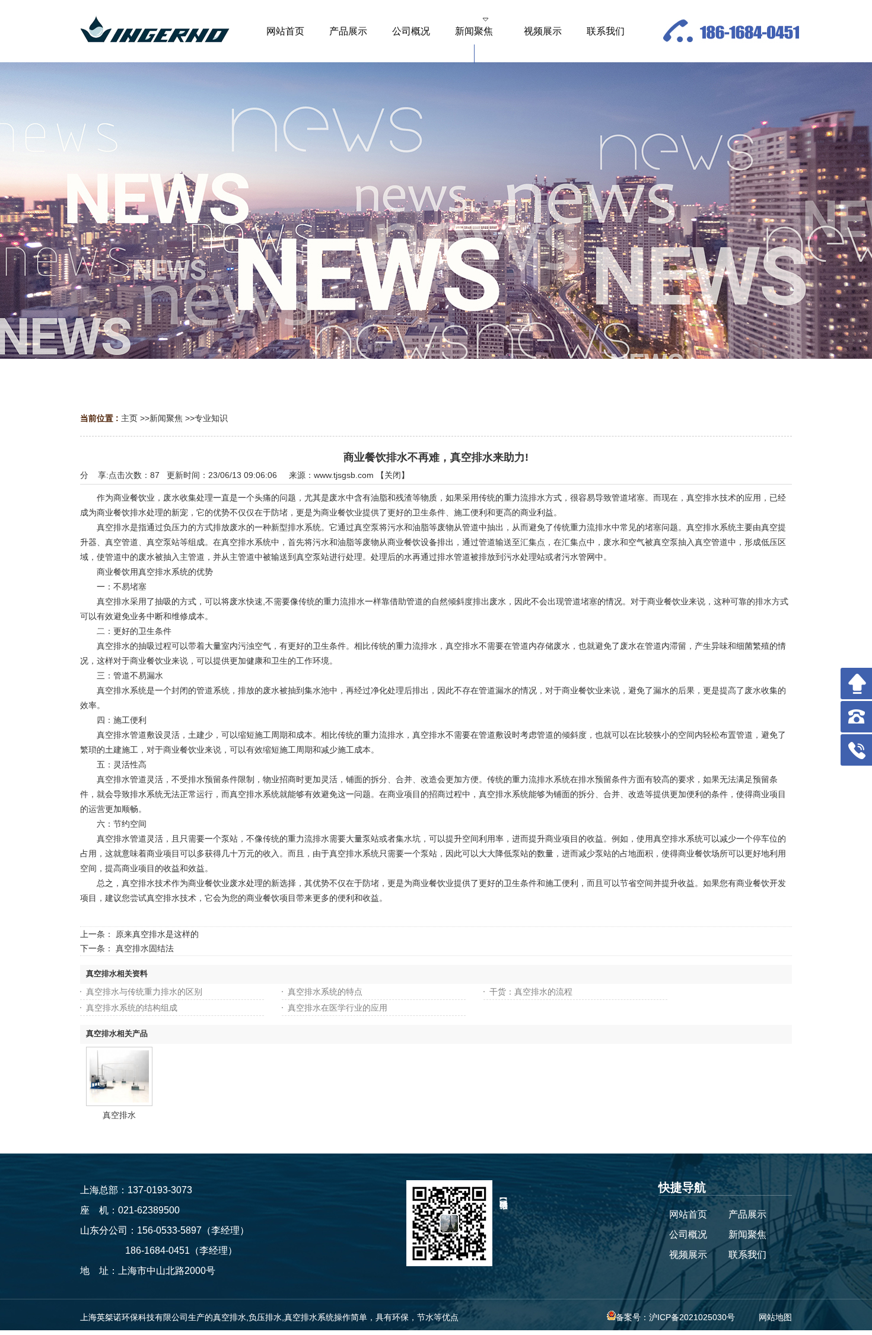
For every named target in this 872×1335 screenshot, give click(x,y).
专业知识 (211, 418)
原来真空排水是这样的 (157, 934)
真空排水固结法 (145, 948)
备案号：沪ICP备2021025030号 (675, 1317)
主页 (129, 418)
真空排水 (119, 1115)
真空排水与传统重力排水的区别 (144, 991)
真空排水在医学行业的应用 (337, 1007)
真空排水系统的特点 (325, 991)
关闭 (392, 475)
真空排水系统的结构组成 (131, 1007)
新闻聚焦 (166, 418)
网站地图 (775, 1317)
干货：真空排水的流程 (530, 991)
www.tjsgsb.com (344, 475)
